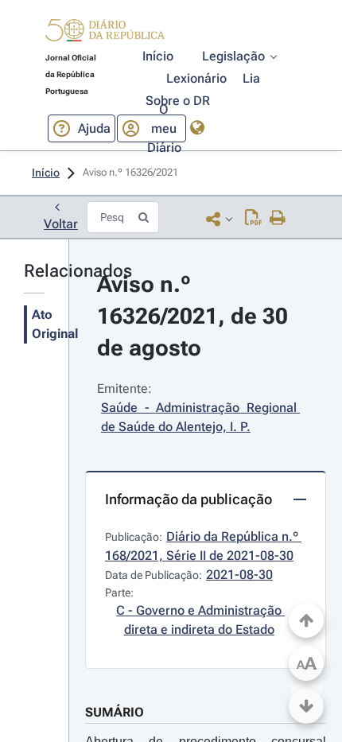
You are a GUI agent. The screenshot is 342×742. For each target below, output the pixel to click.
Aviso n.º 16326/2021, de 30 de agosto (195, 316)
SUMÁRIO (114, 712)
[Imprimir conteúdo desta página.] (278, 218)
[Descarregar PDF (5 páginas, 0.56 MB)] (253, 218)
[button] (105, 32)
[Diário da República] (105, 34)
